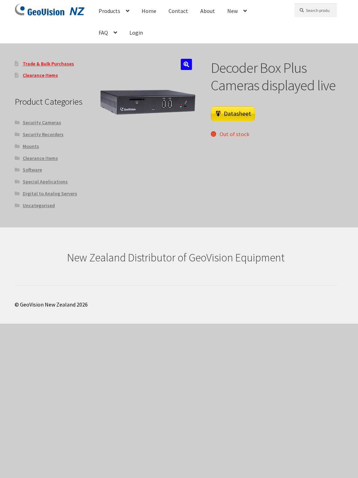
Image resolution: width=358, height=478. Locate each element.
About (207, 10)
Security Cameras (42, 122)
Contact (178, 10)
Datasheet (237, 114)
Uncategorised (39, 205)
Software (32, 170)
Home (149, 10)
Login (136, 32)
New (232, 10)
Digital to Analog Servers (50, 193)
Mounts (31, 146)
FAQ (103, 32)
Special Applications (45, 181)
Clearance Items (40, 158)
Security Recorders (43, 134)
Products (109, 10)
